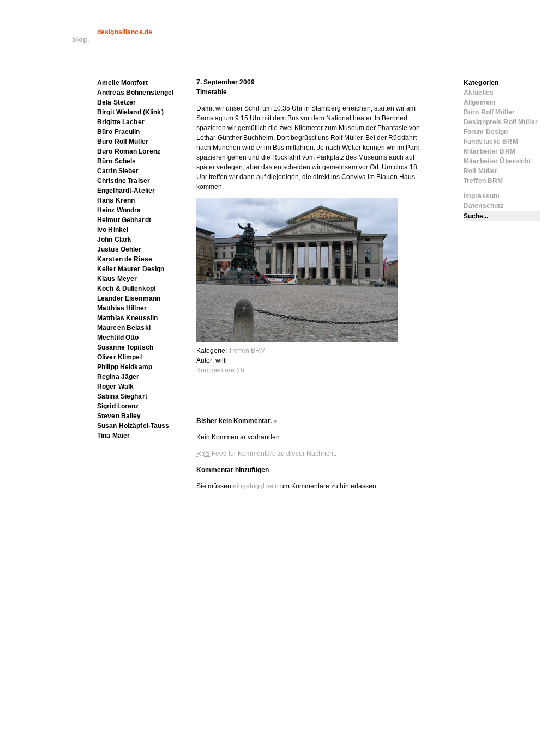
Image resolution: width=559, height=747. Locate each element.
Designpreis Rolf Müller (501, 122)
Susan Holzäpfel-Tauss (133, 426)
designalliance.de (124, 32)
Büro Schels (116, 161)
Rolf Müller (480, 171)
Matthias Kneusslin (127, 318)
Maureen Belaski (124, 328)
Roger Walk (115, 386)
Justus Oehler (119, 249)
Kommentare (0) (220, 370)
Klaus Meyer (117, 279)
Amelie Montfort (122, 83)
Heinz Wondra (119, 210)
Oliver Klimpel (119, 357)
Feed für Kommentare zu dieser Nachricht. (266, 453)
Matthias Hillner (122, 308)
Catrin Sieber (118, 171)
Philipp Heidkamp (124, 367)
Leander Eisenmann (128, 298)
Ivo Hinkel (112, 230)
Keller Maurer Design (130, 269)
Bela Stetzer (116, 102)
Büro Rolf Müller (122, 141)
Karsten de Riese (124, 259)
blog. (80, 40)
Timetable (211, 92)
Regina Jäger (118, 377)
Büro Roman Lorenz (128, 151)
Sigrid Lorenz (118, 406)
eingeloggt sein (256, 486)
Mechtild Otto (118, 337)
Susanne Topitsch (125, 347)
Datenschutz (483, 206)
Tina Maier (113, 435)
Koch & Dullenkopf (126, 288)
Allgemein (479, 102)
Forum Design (486, 132)
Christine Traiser (123, 181)
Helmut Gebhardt (124, 220)
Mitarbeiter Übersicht (497, 161)
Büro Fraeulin (118, 132)
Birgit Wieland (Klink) (130, 112)
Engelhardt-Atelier (126, 190)
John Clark (114, 239)
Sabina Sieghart (122, 396)
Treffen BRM (247, 350)
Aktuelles (479, 92)
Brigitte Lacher (121, 122)
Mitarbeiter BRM (489, 151)
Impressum (482, 196)
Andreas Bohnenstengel (135, 92)
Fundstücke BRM (491, 141)
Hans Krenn (116, 200)
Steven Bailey (119, 416)
